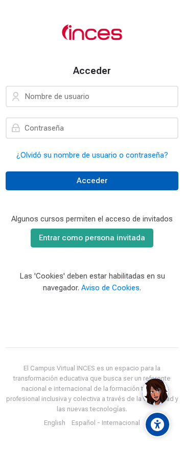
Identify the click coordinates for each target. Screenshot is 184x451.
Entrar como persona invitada (92, 237)
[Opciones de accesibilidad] (157, 424)
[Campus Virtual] (92, 32)
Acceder (92, 180)
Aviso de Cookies (110, 287)
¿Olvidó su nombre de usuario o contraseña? (92, 155)
